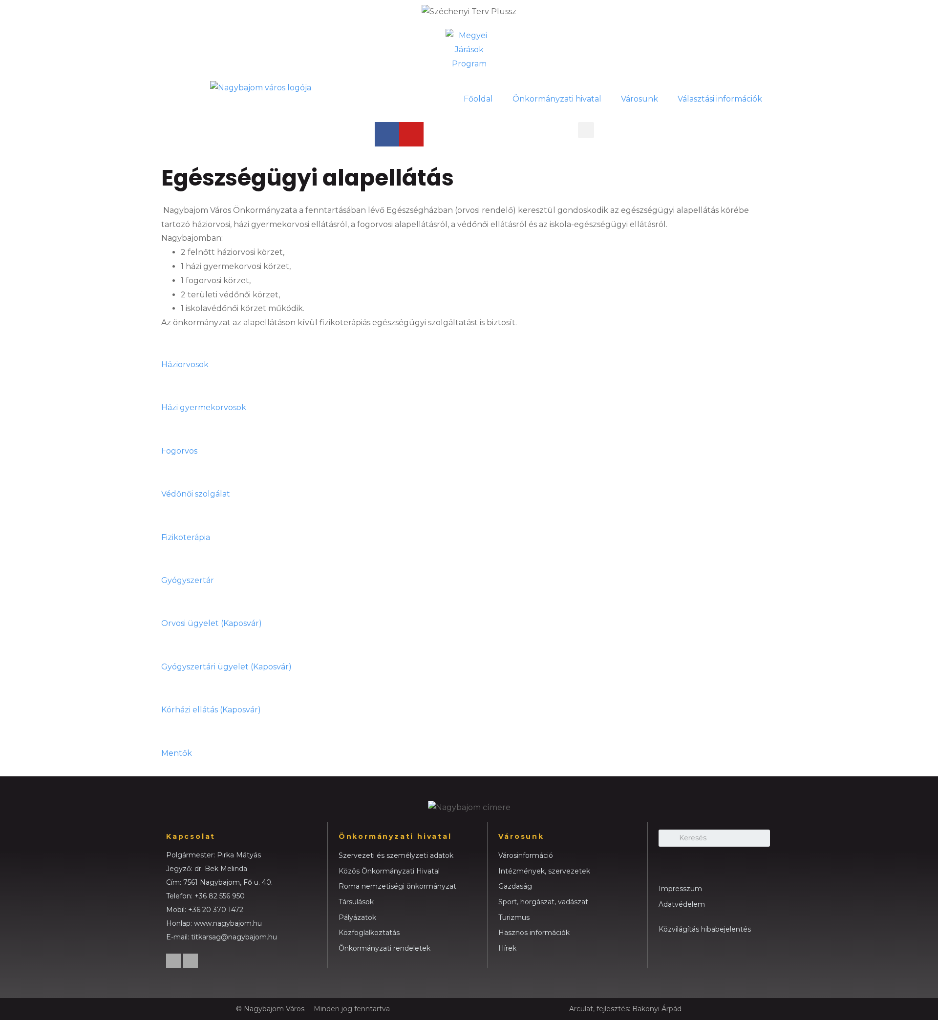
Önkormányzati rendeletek (384, 948)
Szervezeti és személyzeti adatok (396, 855)
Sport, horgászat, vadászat (543, 901)
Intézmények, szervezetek (544, 871)
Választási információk (720, 99)
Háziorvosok (185, 364)
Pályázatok (357, 917)
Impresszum (680, 888)
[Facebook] (387, 134)
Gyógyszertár (187, 580)
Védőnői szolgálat (195, 494)
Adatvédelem (682, 904)
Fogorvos (179, 451)
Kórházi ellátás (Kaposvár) (211, 709)
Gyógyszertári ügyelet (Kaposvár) (226, 666)
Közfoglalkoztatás (369, 932)
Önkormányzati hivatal (556, 99)
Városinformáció (525, 855)
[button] (586, 130)
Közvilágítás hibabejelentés (705, 929)
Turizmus (514, 917)
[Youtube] (411, 134)
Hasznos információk (534, 932)
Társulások (356, 901)
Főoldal (478, 99)
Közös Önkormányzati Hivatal (389, 871)
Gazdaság (515, 886)
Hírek (507, 948)
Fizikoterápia (185, 537)
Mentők (176, 753)
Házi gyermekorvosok (203, 407)
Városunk (639, 99)
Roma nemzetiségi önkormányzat (397, 886)
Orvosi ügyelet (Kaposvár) (211, 623)
